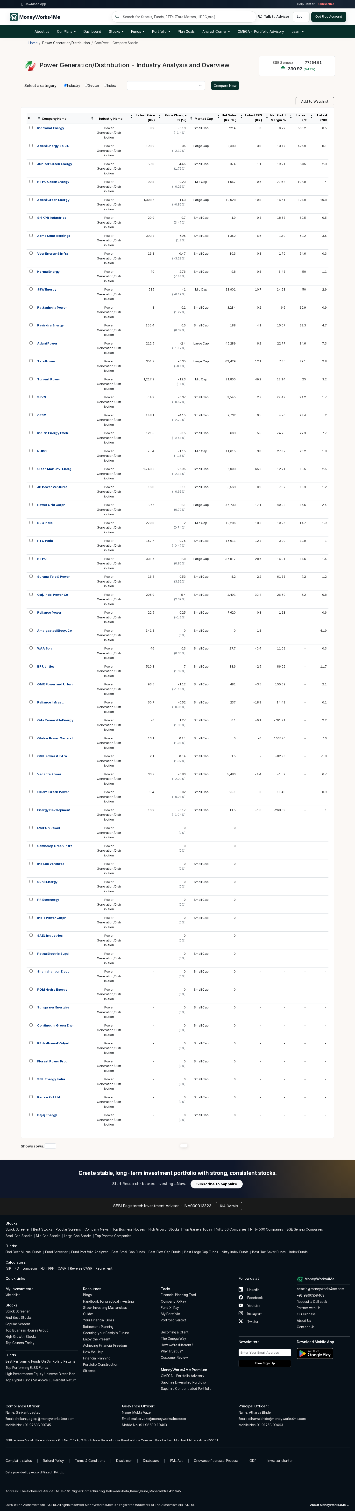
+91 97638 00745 (36, 1425)
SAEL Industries (50, 935)
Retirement (104, 1268)
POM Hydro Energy (52, 989)
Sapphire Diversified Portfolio (183, 1382)
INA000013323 (197, 1205)
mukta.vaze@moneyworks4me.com (158, 1419)
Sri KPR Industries (51, 217)
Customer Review (174, 1357)
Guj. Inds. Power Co (52, 594)
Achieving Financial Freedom (105, 1345)
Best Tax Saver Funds (269, 1252)
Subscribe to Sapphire (216, 1184)
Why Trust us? (172, 1351)
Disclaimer (124, 1461)
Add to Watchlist (314, 101)
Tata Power (46, 361)
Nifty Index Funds (235, 1252)
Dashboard (92, 31)
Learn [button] (296, 31)
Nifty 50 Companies (231, 1229)
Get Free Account (328, 16)
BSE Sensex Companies (305, 1229)
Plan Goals (186, 31)
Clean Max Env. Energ (54, 469)
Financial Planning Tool (178, 1295)
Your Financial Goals (98, 1320)
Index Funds (298, 1252)
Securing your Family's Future (106, 1333)
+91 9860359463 (310, 1295)
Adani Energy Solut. (53, 146)
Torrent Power (48, 379)
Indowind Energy (50, 128)
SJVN (41, 397)
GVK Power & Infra (52, 756)
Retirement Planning (98, 1327)
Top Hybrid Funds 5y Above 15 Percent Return (41, 1380)
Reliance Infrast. (50, 702)
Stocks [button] (114, 31)
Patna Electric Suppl (53, 953)
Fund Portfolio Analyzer (89, 1252)
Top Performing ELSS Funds (27, 1368)
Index (111, 85)
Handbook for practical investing (108, 1301)
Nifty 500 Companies (266, 1229)
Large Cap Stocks (78, 1236)
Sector (93, 85)
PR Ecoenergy (48, 899)
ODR (252, 1461)
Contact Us (306, 1327)
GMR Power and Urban (55, 684)
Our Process (306, 1314)
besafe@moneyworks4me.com (320, 1289)
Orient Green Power (53, 792)
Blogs (87, 1295)
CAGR (62, 1268)
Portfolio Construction (100, 1364)
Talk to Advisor (276, 16)
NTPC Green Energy (53, 182)
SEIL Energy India (51, 1079)
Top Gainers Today (197, 1229)
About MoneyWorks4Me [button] (328, 1505)
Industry (73, 85)
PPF (51, 1268)
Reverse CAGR (81, 1268)
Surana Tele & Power (53, 576)
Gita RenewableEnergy (55, 720)
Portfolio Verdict (173, 1320)
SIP (8, 1268)
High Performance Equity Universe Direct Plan (40, 1374)
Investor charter (280, 1461)
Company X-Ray (173, 1301)
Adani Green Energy (53, 200)
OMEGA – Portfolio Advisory (182, 1376)
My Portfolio (170, 1314)
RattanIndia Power (52, 307)
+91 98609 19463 (152, 1425)
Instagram (254, 1314)
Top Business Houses (128, 1229)
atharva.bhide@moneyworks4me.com (276, 1419)
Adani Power (47, 343)
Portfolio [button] (159, 31)
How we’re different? (177, 1345)
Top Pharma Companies (113, 1236)
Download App (35, 4)
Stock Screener (18, 1229)
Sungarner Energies (53, 1007)
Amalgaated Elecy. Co (54, 630)
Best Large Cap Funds (201, 1252)
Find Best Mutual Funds (24, 1252)
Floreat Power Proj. (52, 1061)
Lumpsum (30, 1268)
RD (43, 1268)
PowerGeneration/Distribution (109, 132)
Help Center (305, 4)
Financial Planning (96, 1358)
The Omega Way (173, 1338)
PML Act (176, 1461)
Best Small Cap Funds (128, 1252)
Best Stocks (42, 1229)
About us (42, 31)
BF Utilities (45, 666)
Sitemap (89, 1371)
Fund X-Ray (170, 1308)
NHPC (41, 451)
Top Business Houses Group (27, 1330)
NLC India (45, 523)
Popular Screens (68, 1229)
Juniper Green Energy (54, 164)
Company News (97, 1229)
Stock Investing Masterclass (105, 1308)
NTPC (41, 559)
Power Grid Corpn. (51, 505)
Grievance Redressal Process (216, 1461)
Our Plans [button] (64, 31)
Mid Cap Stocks (48, 1236)
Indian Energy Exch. (53, 433)
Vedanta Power (49, 774)
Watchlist (13, 1295)
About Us (304, 1321)
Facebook (254, 1298)
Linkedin (253, 1290)
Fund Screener (56, 1252)
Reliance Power (49, 612)
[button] (260, 32)
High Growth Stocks (164, 1229)
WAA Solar (45, 648)
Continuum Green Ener (55, 1025)
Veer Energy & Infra (52, 253)
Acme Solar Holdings (53, 236)
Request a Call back (312, 1302)
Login (301, 16)
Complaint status (19, 1461)
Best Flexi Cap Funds (165, 1252)
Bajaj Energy (47, 1115)
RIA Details (229, 1206)
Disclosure (151, 1461)
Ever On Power (48, 828)
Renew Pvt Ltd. (49, 1097)
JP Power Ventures (52, 487)
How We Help (93, 1352)
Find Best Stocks (19, 1317)
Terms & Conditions (90, 1461)
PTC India (45, 541)
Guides (88, 1314)
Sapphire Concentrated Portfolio (186, 1389)
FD (17, 1268)
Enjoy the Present (96, 1339)
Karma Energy (48, 271)
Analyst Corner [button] (214, 31)
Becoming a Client (175, 1332)
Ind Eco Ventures (50, 864)
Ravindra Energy (50, 325)
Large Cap (201, 146)
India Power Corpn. (52, 918)
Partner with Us (308, 1308)
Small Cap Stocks (19, 1236)
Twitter (252, 1322)
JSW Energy (47, 289)
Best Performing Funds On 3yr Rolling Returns (40, 1361)
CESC (41, 415)
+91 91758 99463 (269, 1425)
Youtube (253, 1306)
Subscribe (326, 4)
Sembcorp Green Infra (54, 846)
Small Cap (201, 128)
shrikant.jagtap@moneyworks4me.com (44, 1419)
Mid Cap (201, 182)
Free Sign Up (265, 1363)
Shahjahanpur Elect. (53, 971)
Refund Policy (53, 1461)
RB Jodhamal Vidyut (53, 1043)
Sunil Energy (47, 882)
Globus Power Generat (55, 738)
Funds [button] (136, 31)
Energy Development (53, 810)
